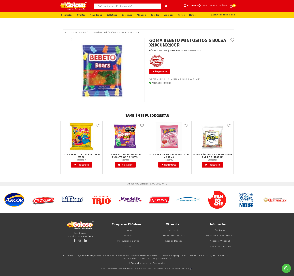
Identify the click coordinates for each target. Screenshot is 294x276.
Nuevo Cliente (220, 5)
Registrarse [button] (161, 71)
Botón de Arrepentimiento (219, 235)
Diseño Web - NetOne (110, 268)
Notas (192, 15)
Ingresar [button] (204, 5)
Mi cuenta (174, 230)
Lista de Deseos (173, 240)
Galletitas (112, 15)
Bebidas (155, 15)
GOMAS (81, 32)
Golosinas (127, 15)
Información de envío (127, 240)
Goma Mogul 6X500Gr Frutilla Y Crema (169, 156)
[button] (191, 268)
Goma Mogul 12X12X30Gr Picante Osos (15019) (125, 156)
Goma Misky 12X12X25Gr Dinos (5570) (81, 156)
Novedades (96, 15)
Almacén (141, 15)
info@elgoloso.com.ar (134, 258)
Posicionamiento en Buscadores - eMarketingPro (168, 268)
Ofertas (81, 15)
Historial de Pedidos (174, 235)
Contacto (220, 230)
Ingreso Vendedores (220, 246)
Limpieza (169, 15)
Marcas (128, 235)
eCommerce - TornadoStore (133, 268)
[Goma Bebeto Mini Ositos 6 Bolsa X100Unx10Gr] (102, 70)
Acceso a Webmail (220, 240)
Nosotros (128, 230)
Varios (181, 15)
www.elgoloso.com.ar (160, 258)
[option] (14, 200)
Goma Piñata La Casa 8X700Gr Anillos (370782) (212, 156)
